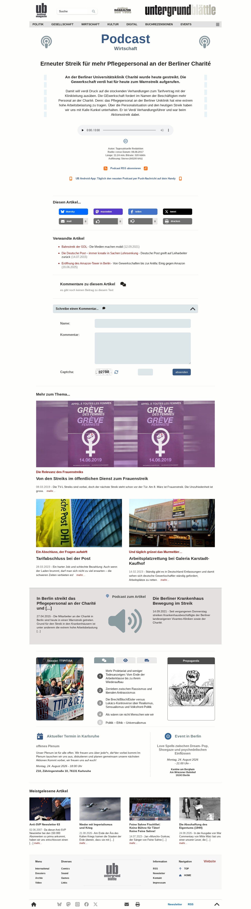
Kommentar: (70, 335)
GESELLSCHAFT (62, 24)
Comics (65, 868)
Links (64, 882)
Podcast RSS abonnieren (125, 168)
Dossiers (40, 873)
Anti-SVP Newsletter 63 (44, 824)
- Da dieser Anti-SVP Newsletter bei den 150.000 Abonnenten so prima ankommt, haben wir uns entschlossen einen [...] (48, 836)
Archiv (39, 878)
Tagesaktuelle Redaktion (129, 148)
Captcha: (67, 372)
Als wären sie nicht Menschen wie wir (130, 714)
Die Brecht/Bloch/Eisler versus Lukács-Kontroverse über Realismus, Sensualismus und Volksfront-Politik (130, 703)
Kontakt (157, 878)
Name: (65, 323)
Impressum (159, 882)
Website (210, 861)
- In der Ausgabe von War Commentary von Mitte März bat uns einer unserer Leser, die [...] (200, 836)
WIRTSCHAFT (90, 24)
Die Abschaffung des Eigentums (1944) (193, 826)
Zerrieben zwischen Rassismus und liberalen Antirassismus (129, 690)
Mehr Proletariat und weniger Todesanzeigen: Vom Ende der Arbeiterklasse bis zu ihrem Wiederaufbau (125, 676)
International (42, 868)
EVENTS (186, 24)
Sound (64, 873)
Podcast (125, 39)
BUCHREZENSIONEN (159, 24)
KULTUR (113, 24)
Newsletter (175, 904)
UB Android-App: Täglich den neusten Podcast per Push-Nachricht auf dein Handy (126, 178)
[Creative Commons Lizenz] (125, 142)
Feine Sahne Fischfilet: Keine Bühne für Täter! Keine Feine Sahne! (144, 828)
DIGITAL (131, 24)
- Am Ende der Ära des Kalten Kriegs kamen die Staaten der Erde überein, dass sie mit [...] (100, 836)
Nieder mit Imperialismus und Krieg (95, 826)
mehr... (51, 490)
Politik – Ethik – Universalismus (126, 722)
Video (38, 882)
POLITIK (38, 24)
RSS (190, 904)
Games (65, 878)
